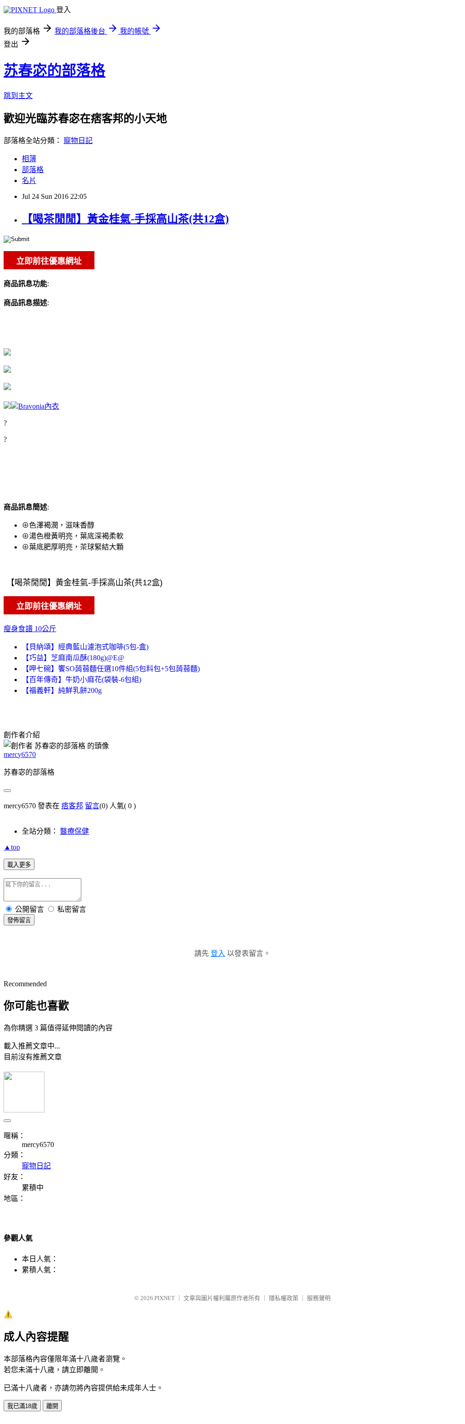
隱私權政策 (283, 1298)
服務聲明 (319, 1298)
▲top (12, 847)
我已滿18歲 (22, 1406)
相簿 (29, 159)
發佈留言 (19, 920)
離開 (52, 1406)
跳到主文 (18, 95)
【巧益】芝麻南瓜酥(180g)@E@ (73, 658)
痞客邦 (72, 806)
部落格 (33, 169)
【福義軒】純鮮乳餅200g (62, 690)
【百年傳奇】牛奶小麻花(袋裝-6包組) (81, 679)
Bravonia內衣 (38, 406)
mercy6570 (20, 754)
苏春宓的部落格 (54, 70)
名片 (29, 180)
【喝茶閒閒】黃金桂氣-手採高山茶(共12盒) (125, 219)
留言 (92, 806)
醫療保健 (74, 831)
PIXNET (164, 1298)
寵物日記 (78, 140)
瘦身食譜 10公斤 (30, 629)
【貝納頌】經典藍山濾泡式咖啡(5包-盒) (85, 647)
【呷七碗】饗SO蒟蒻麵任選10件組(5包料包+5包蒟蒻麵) (111, 668)
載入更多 (19, 864)
